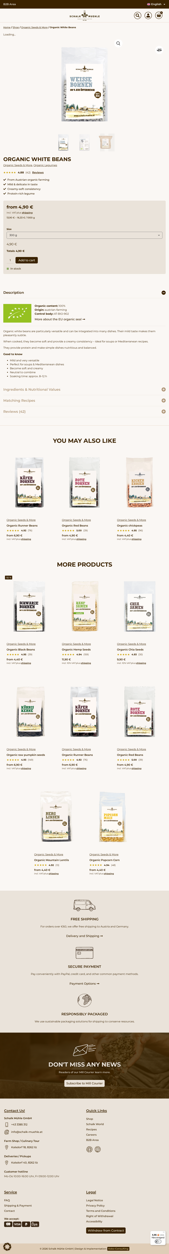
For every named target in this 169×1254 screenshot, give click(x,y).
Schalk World (95, 1124)
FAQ (7, 1200)
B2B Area (9, 4)
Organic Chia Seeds (130, 649)
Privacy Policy (95, 1205)
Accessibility (94, 1221)
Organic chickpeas (129, 525)
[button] (84, 292)
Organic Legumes (45, 165)
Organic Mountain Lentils (51, 860)
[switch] (158, 1241)
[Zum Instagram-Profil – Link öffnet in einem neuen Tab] (97, 1149)
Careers (91, 1134)
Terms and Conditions (100, 1210)
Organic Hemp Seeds (76, 649)
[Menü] (164, 1233)
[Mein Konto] (148, 15)
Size (9, 229)
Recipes (91, 1129)
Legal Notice (94, 1200)
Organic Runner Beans (22, 525)
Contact (9, 1210)
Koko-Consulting (118, 1248)
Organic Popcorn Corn (104, 860)
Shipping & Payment (18, 1205)
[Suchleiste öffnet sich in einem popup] (137, 15)
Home (7, 27)
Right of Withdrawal (99, 1216)
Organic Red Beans (75, 525)
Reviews (38, 172)
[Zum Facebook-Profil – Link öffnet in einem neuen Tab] (89, 1149)
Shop (16, 27)
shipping (27, 212)
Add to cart (26, 260)
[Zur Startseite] (85, 15)
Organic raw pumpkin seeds (26, 754)
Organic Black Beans (21, 649)
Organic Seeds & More (34, 27)
